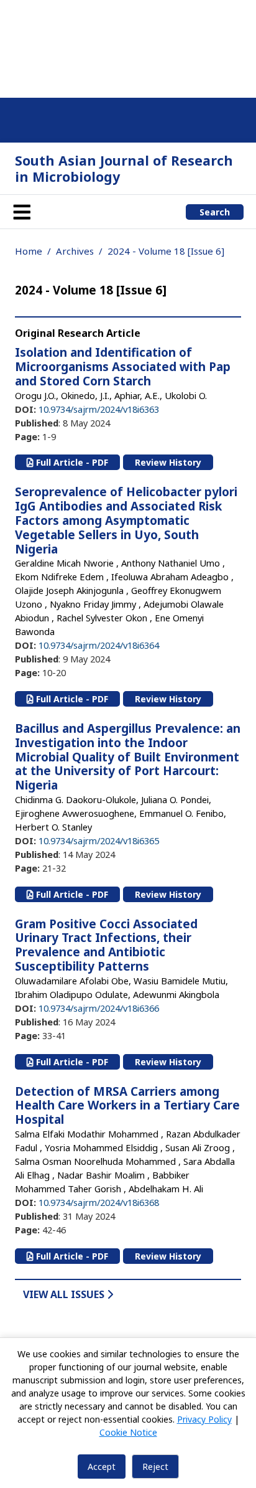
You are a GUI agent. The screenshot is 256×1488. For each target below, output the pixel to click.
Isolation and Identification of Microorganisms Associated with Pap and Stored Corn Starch (123, 366)
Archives (75, 251)
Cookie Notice (128, 1432)
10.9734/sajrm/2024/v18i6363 (99, 409)
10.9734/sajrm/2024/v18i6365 (99, 840)
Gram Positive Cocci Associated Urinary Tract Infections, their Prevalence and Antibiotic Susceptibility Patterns (106, 945)
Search (214, 212)
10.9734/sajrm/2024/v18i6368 (99, 1202)
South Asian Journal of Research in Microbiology (124, 168)
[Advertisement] (123, 46)
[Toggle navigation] (22, 212)
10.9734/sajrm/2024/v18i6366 (99, 1008)
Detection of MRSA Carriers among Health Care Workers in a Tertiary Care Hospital (127, 1105)
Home (28, 251)
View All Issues (65, 1294)
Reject (155, 1466)
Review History (168, 462)
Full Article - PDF (71, 462)
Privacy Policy (204, 1419)
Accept (102, 1466)
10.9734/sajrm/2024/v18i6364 (99, 645)
